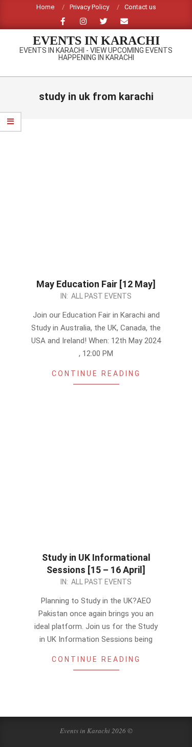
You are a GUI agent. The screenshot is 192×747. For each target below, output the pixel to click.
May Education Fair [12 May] (96, 284)
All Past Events (101, 296)
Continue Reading (96, 373)
